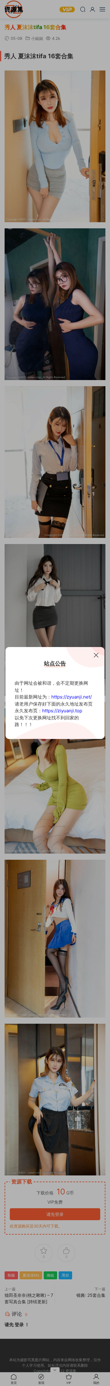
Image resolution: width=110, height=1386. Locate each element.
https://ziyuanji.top (62, 711)
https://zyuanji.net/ (71, 697)
